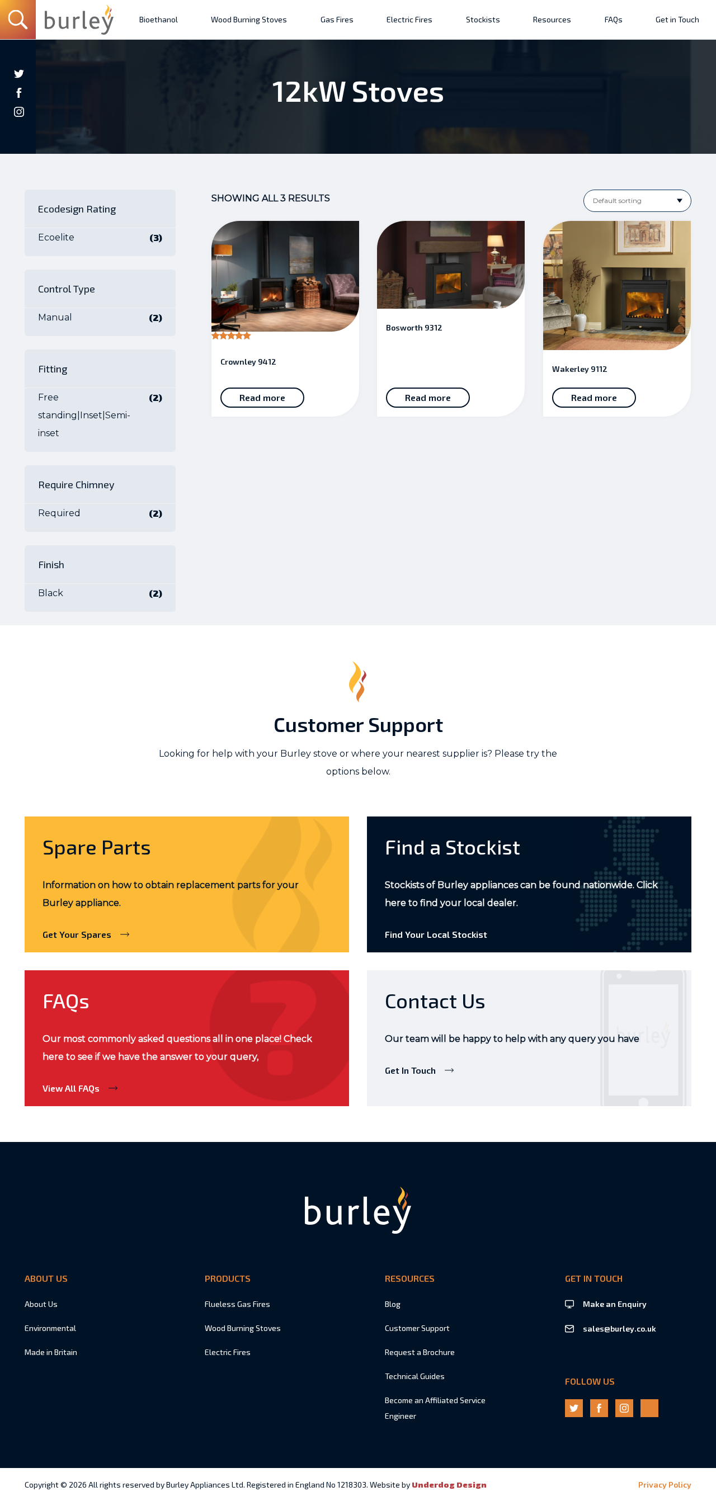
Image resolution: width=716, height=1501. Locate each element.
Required (59, 513)
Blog (393, 1304)
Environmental (50, 1328)
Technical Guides (415, 1376)
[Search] (18, 19)
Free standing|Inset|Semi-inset (84, 415)
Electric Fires (228, 1352)
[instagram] (19, 112)
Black (50, 593)
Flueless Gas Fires (237, 1304)
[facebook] (19, 93)
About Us (41, 1304)
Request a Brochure (420, 1352)
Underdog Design (449, 1484)
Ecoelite (56, 237)
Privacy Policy (664, 1484)
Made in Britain (51, 1352)
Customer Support (417, 1328)
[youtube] (19, 131)
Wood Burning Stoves (243, 1328)
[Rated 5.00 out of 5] (285, 282)
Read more (262, 397)
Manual (55, 317)
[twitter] (19, 74)
